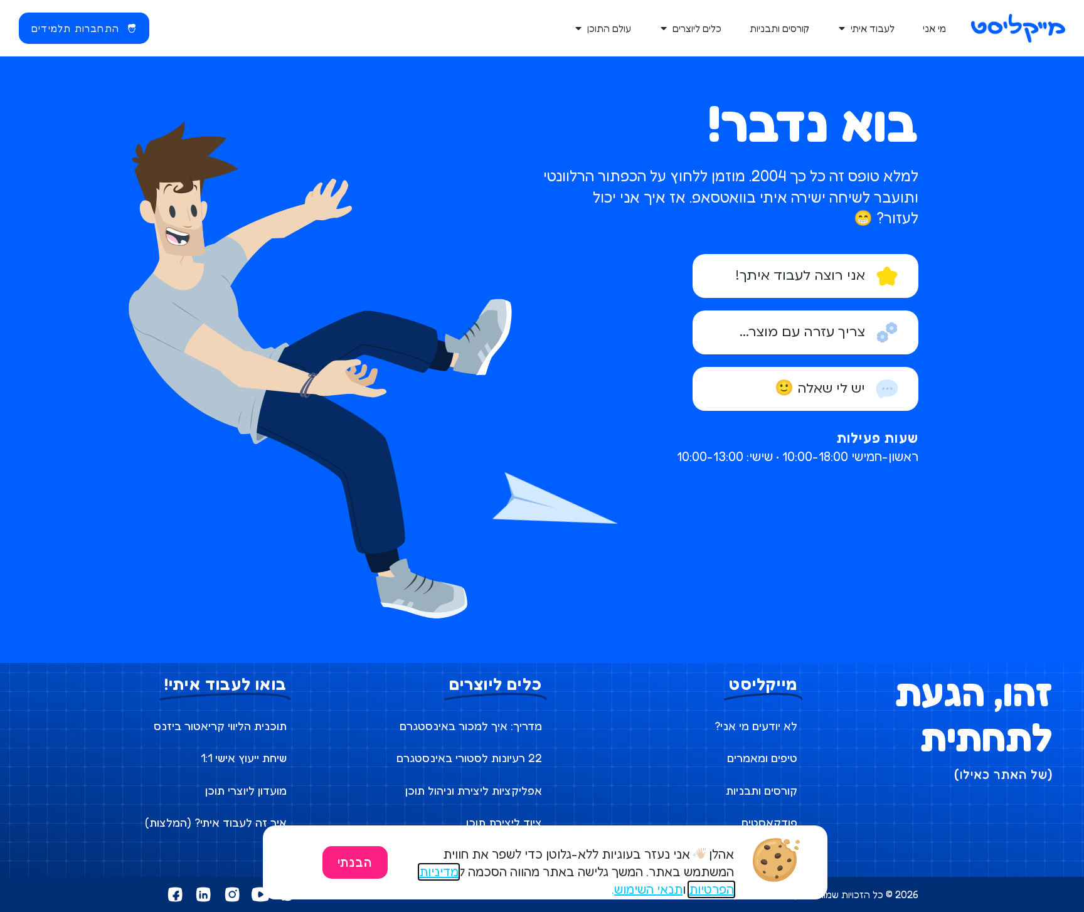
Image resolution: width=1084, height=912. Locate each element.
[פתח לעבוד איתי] (842, 28)
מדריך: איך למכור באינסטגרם (471, 726)
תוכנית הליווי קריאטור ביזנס (220, 726)
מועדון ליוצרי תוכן (246, 790)
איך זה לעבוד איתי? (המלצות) (216, 822)
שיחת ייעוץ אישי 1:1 (244, 758)
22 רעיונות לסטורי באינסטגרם (469, 758)
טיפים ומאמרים (762, 758)
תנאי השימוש (648, 889)
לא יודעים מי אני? (756, 726)
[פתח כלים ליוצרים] (664, 28)
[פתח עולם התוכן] (579, 28)
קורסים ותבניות (761, 790)
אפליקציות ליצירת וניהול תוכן (473, 790)
